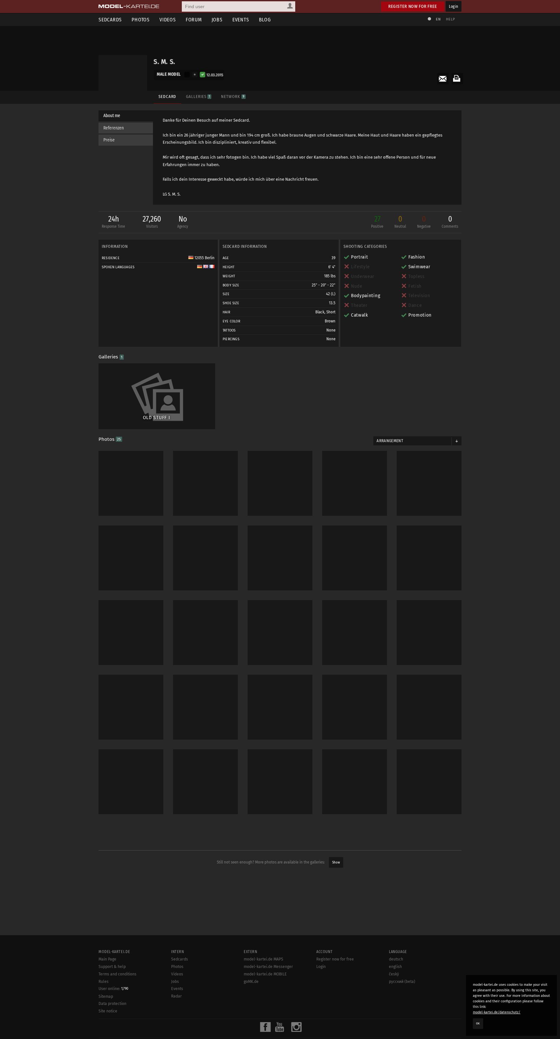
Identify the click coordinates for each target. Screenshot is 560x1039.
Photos (141, 20)
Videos (167, 20)
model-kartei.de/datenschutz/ (496, 1012)
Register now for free (412, 6)
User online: (113, 988)
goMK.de (251, 981)
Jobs (217, 20)
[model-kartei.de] (128, 6)
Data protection (112, 1003)
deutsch (396, 959)
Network (232, 96)
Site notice (108, 1011)
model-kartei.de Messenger (268, 966)
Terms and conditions (117, 974)
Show (336, 862)
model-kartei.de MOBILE (265, 974)
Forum (194, 20)
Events (240, 20)
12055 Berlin (204, 258)
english (395, 966)
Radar (176, 996)
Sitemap (106, 996)
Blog (265, 20)
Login (453, 6)
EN (438, 19)
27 (377, 221)
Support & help (112, 966)
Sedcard (167, 96)
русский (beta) (402, 981)
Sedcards (110, 20)
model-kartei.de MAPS (263, 959)
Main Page (107, 959)
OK (478, 1023)
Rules (104, 981)
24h (113, 221)
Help (450, 19)
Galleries (198, 96)
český (394, 974)
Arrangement (390, 441)
